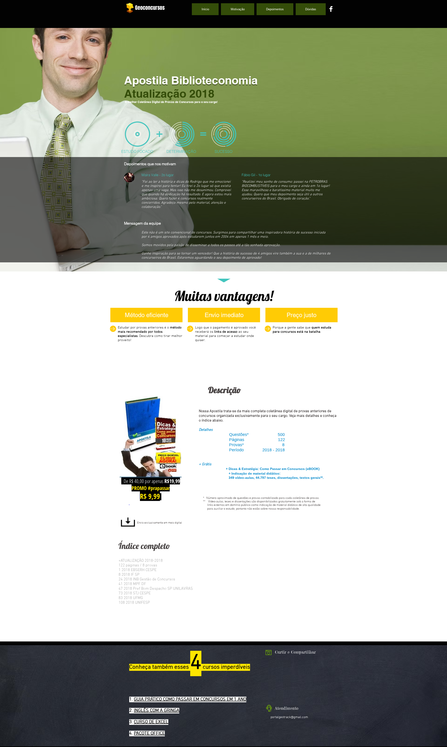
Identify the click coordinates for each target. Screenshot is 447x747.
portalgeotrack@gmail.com (289, 717)
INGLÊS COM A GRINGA (156, 710)
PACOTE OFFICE (149, 733)
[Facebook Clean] (331, 9)
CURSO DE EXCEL (151, 722)
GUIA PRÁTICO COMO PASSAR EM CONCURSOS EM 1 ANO (190, 699)
